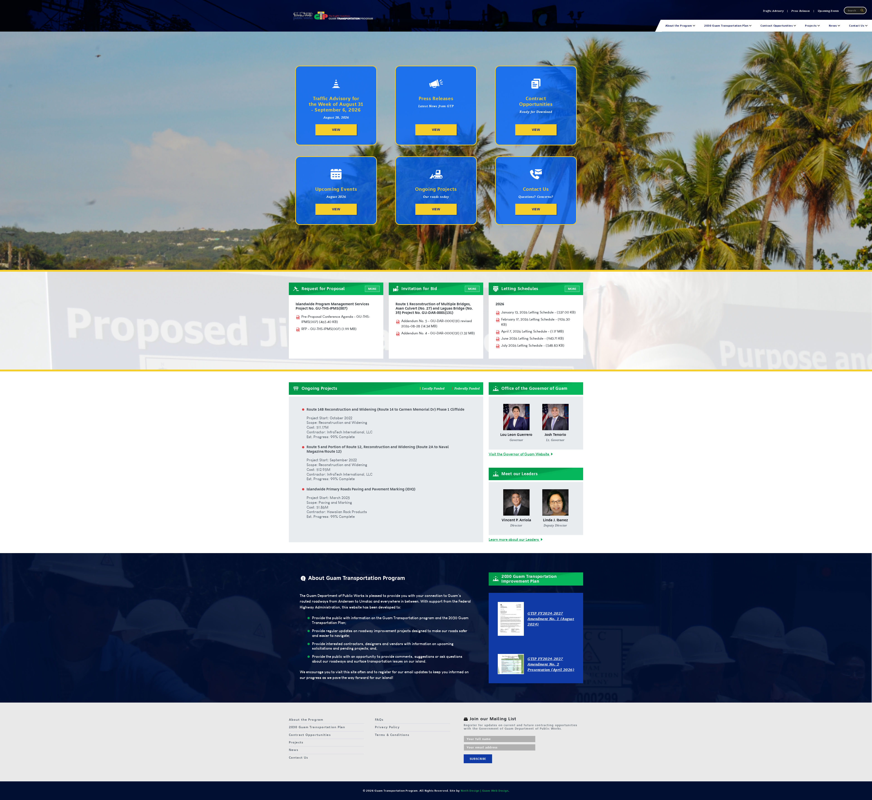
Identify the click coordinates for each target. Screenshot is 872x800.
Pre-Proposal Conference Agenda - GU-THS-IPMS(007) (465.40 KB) (335, 319)
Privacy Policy (387, 727)
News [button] (833, 25)
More (372, 289)
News (293, 750)
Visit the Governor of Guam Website (519, 454)
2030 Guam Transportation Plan (317, 727)
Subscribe (478, 758)
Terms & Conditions (392, 735)
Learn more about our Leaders (514, 539)
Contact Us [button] (857, 25)
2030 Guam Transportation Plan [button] (726, 25)
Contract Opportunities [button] (777, 25)
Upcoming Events (828, 11)
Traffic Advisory (773, 11)
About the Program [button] (679, 25)
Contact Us (298, 758)
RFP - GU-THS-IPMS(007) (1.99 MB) (329, 329)
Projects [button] (811, 25)
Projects (296, 742)
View (336, 130)
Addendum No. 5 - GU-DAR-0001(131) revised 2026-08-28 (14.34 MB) (436, 323)
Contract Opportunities (310, 735)
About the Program (306, 720)
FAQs (379, 720)
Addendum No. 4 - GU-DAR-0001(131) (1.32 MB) (438, 333)
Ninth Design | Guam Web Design (484, 790)
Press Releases (800, 11)
